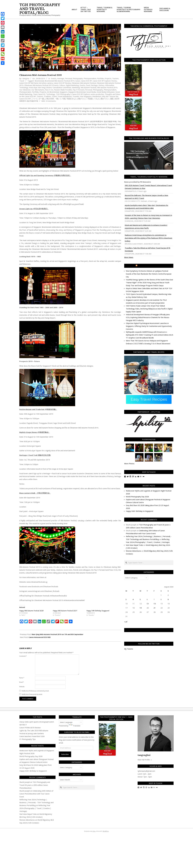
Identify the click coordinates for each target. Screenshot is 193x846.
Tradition (47, 96)
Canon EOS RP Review (62, 83)
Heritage (60, 78)
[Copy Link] (2, 40)
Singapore (63, 92)
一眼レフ (58, 99)
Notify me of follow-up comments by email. (35, 691)
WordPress (106, 831)
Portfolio (100, 78)
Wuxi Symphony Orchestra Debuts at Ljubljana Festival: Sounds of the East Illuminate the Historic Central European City (148, 274)
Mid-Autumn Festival (88, 87)
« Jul (125, 621)
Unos (94, 831)
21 (155, 608)
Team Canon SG (39, 94)
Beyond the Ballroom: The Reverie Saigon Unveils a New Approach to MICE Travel (146, 196)
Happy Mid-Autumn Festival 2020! (31, 611)
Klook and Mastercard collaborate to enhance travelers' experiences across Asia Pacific (146, 226)
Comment (23, 656)
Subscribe (65, 754)
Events (53, 78)
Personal (68, 78)
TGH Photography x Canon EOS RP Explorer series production (80, 94)
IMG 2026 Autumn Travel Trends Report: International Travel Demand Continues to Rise (148, 186)
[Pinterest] (2, 23)
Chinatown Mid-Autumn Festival (84, 83)
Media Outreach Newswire (150, 266)
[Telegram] (2, 45)
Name (21, 678)
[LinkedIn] (2, 31)
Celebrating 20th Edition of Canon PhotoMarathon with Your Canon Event (36, 794)
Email (21, 682)
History (101, 85)
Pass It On (49, 90)
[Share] (2, 63)
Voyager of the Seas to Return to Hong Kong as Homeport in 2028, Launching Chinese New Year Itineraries (148, 216)
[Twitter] (2, 18)
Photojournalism (90, 78)
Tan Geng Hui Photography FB (149, 630)
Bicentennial (39, 81)
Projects (108, 78)
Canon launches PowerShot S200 (32, 736)
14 (155, 603)
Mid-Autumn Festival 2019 (107, 87)
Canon (77, 81)
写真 (64, 99)
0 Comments (51, 101)
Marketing (76, 87)
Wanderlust (96, 96)
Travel (21, 81)
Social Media (91, 92)
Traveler (76, 96)
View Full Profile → (145, 760)
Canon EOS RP (86, 81)
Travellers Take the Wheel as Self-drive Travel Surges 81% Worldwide (147, 249)
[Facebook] (2, 14)
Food (88, 85)
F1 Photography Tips (27, 739)
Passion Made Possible (63, 90)
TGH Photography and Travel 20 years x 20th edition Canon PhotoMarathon (34, 785)
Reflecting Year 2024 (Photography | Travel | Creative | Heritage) (35, 808)
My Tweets (128, 649)
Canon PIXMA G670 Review (30, 727)
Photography (78, 78)
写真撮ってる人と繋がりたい (98, 99)
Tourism (115, 78)
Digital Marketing (72, 85)
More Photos (129, 463)
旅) (49, 455)
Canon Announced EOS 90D (40, 637)
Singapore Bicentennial (77, 92)
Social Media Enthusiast (106, 92)
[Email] (2, 27)
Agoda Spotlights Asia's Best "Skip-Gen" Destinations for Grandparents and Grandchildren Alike (146, 206)
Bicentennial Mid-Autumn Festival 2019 (59, 81)
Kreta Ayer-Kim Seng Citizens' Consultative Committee (50, 87)
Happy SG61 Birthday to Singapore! (139, 511)
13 (148, 603)
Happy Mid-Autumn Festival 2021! (65, 611)
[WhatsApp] (2, 36)
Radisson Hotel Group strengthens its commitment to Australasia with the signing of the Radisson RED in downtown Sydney (148, 238)
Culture (62, 85)
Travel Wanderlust (65, 96)
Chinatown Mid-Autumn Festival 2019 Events (41, 85)
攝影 (112, 99)
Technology (50, 94)
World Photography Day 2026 (137, 496)
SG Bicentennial (53, 92)
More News (128, 257)
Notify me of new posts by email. (32, 694)
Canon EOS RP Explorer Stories (105, 81)
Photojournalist (25, 92)
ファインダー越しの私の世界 (43, 99)
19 (141, 608)
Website (21, 687)
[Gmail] (2, 58)
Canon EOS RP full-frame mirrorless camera (36, 83)
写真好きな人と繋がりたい (77, 99)
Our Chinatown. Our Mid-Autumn (31, 90)
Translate (76, 726)
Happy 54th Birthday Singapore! (97, 611)
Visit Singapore (85, 96)
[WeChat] (2, 54)
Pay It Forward (78, 90)
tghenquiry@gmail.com (146, 771)
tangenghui (144, 755)
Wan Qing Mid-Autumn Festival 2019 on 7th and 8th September (57, 634)
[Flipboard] (2, 49)
